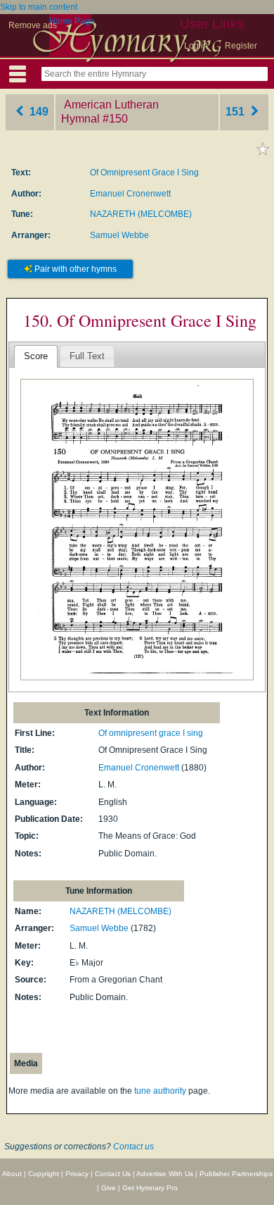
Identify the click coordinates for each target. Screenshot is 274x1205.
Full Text (87, 356)
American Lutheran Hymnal (110, 112)
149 (37, 112)
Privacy (77, 1174)
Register (241, 46)
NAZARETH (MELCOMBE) (141, 214)
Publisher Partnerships (236, 1174)
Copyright (43, 1174)
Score (36, 356)
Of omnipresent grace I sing (150, 733)
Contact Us (113, 1174)
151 (236, 112)
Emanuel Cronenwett (130, 194)
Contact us (133, 1146)
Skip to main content (38, 7)
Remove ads (32, 25)
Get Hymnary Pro (150, 1188)
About (12, 1174)
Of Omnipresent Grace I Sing (144, 172)
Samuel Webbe (119, 235)
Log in (196, 46)
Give (108, 1188)
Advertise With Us (164, 1174)
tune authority (160, 1091)
